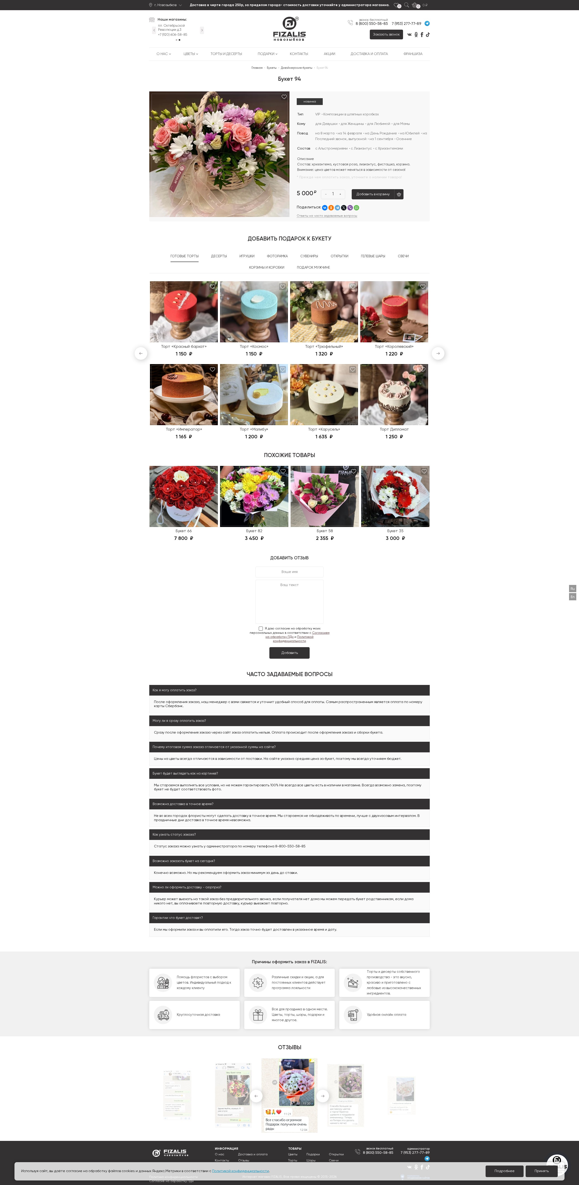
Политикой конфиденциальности (240, 1171)
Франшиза (413, 54)
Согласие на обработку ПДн (171, 1181)
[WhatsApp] (356, 207)
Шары (311, 1160)
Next (202, 29)
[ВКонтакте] (324, 207)
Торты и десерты (226, 54)
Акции (329, 54)
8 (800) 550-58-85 (372, 24)
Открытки (336, 1154)
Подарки (266, 54)
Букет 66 (184, 531)
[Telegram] (337, 207)
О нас (162, 54)
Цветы (189, 54)
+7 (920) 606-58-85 (166, 34)
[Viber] (350, 207)
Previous (154, 29)
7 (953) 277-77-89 (406, 24)
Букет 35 (395, 531)
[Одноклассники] (331, 207)
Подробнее (505, 1171)
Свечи (334, 1160)
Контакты (299, 54)
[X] (343, 207)
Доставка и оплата (369, 54)
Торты (292, 1160)
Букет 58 (325, 531)
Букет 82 (254, 531)
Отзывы (243, 1160)
